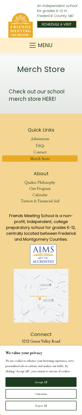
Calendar (40, 194)
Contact (40, 151)
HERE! (49, 99)
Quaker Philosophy (39, 182)
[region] (41, 380)
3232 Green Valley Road (41, 341)
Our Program (40, 188)
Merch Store (40, 158)
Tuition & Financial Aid (40, 200)
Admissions (40, 138)
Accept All (41, 382)
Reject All (41, 406)
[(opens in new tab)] (43, 254)
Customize (41, 394)
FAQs (40, 145)
